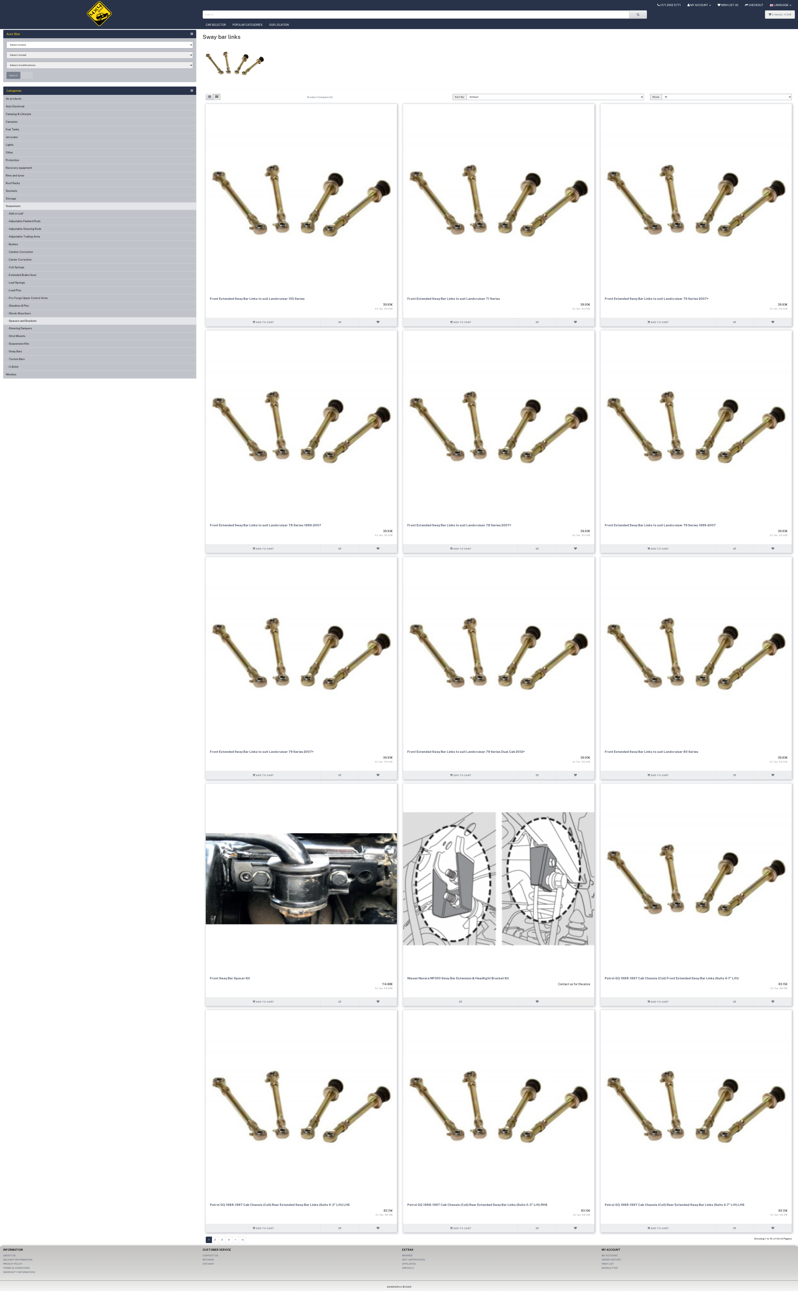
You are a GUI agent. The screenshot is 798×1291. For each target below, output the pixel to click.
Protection (12, 160)
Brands (407, 1255)
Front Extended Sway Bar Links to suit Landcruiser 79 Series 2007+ (262, 751)
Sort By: (459, 97)
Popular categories (247, 24)
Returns (208, 1259)
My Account (610, 1255)
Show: (656, 97)
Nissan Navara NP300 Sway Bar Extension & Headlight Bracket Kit (458, 978)
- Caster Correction (19, 259)
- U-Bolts (12, 366)
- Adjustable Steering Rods (23, 228)
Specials (408, 1268)
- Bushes (12, 244)
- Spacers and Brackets (21, 320)
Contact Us (210, 1255)
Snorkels (11, 190)
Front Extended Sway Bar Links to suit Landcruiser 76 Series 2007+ (656, 298)
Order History (611, 1259)
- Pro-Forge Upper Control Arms (27, 298)
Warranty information (19, 1272)
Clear (27, 75)
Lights (10, 144)
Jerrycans (12, 137)
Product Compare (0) (320, 97)
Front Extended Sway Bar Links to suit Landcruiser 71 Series (453, 298)
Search (13, 75)
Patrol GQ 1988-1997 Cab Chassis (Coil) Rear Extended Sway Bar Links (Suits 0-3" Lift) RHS (477, 1204)
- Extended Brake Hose (21, 275)
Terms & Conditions (16, 1268)
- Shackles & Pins (17, 305)
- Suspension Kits (17, 343)
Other (9, 152)
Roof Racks (13, 183)
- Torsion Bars (15, 359)
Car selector (216, 24)
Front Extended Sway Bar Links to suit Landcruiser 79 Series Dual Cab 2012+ (466, 751)
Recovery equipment (19, 167)
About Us (9, 1255)
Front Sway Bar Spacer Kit (230, 978)
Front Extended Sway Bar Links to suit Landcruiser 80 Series (651, 751)
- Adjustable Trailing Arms (23, 236)
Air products (13, 98)
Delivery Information (17, 1259)
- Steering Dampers (19, 328)
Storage (11, 198)
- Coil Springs (15, 267)
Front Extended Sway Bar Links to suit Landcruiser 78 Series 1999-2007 (265, 525)
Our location (279, 24)
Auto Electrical (15, 106)
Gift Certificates (413, 1259)
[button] (780, 5)
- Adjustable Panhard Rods (23, 221)
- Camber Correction (19, 252)
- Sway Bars (14, 351)
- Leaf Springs (15, 282)
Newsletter (610, 1268)
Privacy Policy (12, 1263)
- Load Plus (13, 290)
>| (242, 1239)
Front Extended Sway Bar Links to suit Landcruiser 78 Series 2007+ (459, 525)
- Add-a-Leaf (14, 213)
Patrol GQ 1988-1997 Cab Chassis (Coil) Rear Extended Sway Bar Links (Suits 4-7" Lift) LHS (674, 1204)
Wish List (608, 1263)
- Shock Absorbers (18, 313)
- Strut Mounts (15, 336)
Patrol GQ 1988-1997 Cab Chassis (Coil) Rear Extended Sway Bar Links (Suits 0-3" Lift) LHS (280, 1204)
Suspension (13, 206)
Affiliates (409, 1263)
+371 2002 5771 (670, 5)
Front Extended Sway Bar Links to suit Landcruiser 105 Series (257, 298)
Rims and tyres (15, 175)
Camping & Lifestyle (18, 114)
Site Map (208, 1263)
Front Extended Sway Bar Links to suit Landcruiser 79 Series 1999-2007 (660, 525)
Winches (11, 374)
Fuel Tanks (12, 129)
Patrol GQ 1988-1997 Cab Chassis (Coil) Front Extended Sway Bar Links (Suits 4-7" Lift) (672, 978)
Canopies (12, 121)
